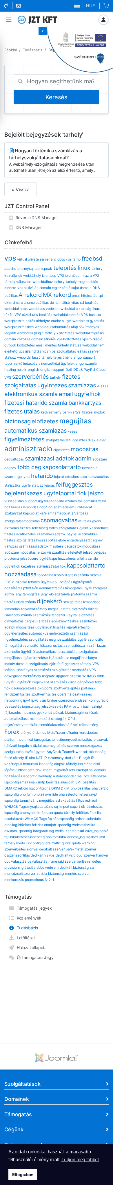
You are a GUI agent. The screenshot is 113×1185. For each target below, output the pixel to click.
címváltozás (13, 621)
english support (52, 369)
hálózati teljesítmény (81, 724)
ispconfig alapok (52, 764)
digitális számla (77, 575)
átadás (30, 867)
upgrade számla (68, 676)
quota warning (83, 843)
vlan (42, 700)
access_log (76, 837)
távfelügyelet (35, 751)
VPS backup (91, 314)
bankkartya (72, 412)
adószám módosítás (20, 552)
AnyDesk (54, 751)
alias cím (67, 782)
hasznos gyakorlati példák (43, 712)
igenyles (23, 476)
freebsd (92, 258)
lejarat (59, 476)
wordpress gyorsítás (88, 321)
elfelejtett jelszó (80, 552)
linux (84, 267)
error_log (92, 831)
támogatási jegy (35, 594)
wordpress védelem (44, 308)
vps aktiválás (27, 288)
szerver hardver (95, 855)
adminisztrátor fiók (51, 566)
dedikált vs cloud (69, 855)
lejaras (49, 485)
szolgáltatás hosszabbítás (36, 540)
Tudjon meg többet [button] (80, 1159)
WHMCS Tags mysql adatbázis (28, 806)
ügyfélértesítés (16, 633)
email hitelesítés (84, 295)
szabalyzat (13, 513)
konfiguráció (98, 700)
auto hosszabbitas (94, 476)
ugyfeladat (83, 507)
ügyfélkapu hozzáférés (57, 558)
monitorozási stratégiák (48, 718)
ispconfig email (16, 782)
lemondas (30, 507)
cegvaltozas (14, 459)
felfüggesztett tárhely (74, 664)
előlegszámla (59, 594)
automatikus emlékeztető (49, 633)
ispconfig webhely (37, 776)
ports (48, 688)
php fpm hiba (56, 837)
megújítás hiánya (83, 657)
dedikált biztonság (74, 867)
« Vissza (21, 189)
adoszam (99, 459)
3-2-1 (49, 879)
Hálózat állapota (30, 947)
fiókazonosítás (51, 645)
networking (13, 700)
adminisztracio (28, 449)
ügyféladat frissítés (50, 627)
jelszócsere (29, 558)
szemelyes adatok (51, 534)
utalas (32, 411)
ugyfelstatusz (32, 485)
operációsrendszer (73, 700)
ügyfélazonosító (90, 639)
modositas (84, 449)
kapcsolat (31, 513)
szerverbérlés (30, 376)
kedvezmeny (51, 412)
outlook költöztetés (19, 345)
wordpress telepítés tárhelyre (27, 321)
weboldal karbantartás (52, 327)
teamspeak (43, 268)
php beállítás (81, 788)
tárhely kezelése (79, 764)
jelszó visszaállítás (51, 552)
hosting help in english (21, 369)
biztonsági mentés (62, 873)
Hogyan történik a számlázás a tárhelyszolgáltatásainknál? (52, 160)
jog (50, 507)
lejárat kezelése (35, 657)
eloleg (101, 440)
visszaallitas (14, 501)
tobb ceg (29, 467)
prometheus (34, 879)
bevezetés (12, 706)
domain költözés (17, 339)
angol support (84, 357)
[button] (8, 20)
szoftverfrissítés (43, 694)
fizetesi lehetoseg (34, 528)
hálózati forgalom (18, 745)
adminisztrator (94, 501)
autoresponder (64, 776)
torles (53, 528)
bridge (52, 700)
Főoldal (10, 50)
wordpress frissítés (19, 327)
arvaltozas (80, 513)
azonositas (73, 501)
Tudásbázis (32, 50)
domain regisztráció (54, 288)
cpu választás (15, 861)
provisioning (13, 867)
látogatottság (43, 831)
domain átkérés (43, 339)
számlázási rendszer (49, 615)
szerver (73, 745)
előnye (26, 732)
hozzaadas (13, 507)
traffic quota (61, 843)
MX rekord (57, 294)
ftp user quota (52, 812)
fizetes (71, 376)
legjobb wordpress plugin (23, 333)
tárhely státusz (69, 345)
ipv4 (26, 700)
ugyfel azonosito (51, 501)
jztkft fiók (30, 588)
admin (83, 458)
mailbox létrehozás (91, 776)
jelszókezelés (52, 706)
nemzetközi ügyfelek (57, 363)
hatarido (42, 475)
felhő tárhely (14, 758)
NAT (39, 758)
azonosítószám (75, 645)
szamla (58, 402)
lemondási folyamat (19, 609)
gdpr (42, 507)
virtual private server (33, 259)
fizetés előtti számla (20, 602)
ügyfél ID (28, 651)
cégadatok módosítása (83, 546)
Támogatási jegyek (33, 908)
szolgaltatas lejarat (73, 528)
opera (61, 694)
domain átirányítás (64, 302)
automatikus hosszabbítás (56, 651)
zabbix (42, 873)
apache (10, 268)
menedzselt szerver (19, 873)
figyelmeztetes (24, 439)
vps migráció (92, 339)
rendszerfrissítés (17, 694)
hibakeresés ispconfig (27, 837)
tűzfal (37, 745)
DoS (68, 369)
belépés (66, 582)
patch (77, 706)
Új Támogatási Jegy (34, 957)
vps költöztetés (69, 339)
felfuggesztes (74, 484)
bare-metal (74, 849)
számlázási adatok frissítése (41, 546)
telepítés (65, 267)
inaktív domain (16, 664)
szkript (97, 706)
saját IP (88, 758)
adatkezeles (26, 534)
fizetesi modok (93, 412)
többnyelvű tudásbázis (22, 363)
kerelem (46, 513)
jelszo (96, 493)
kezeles (88, 468)
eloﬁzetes (45, 421)
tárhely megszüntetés (53, 609)
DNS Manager (27, 227)
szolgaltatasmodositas (22, 521)
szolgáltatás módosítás (70, 670)
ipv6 (34, 700)
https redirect (86, 800)
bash (86, 706)
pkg (40, 688)
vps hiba (49, 351)
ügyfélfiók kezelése (19, 566)
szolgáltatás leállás (72, 351)
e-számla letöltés (25, 582)
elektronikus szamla (31, 394)
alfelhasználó (87, 558)
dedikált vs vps (42, 855)
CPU (71, 718)
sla (92, 867)
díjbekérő (49, 601)
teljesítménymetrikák (20, 724)
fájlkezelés (12, 712)
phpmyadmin (30, 812)
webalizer (63, 831)
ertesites (72, 476)
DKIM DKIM (60, 788)
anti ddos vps (61, 259)
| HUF (88, 5)
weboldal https (16, 308)
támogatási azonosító (21, 645)
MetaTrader (56, 732)
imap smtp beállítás (44, 782)
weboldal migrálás (89, 333)
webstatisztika (83, 825)
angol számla (86, 363)
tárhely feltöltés (76, 812)
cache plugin (61, 321)
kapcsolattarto (61, 467)
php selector (68, 794)
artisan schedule (88, 819)
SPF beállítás (85, 782)
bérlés (61, 745)
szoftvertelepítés (66, 688)
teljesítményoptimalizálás (72, 739)
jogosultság (31, 706)
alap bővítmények (85, 327)
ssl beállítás (89, 302)
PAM (68, 706)
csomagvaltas (59, 520)
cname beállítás (36, 302)
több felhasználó (50, 575)
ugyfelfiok (87, 394)
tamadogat (61, 513)
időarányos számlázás (33, 670)
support (31, 501)
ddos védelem (48, 867)
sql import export (67, 806)
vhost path (26, 770)
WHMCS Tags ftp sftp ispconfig (49, 819)
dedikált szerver (51, 849)
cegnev (10, 468)
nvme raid (56, 861)
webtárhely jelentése (39, 275)
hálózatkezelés (80, 694)
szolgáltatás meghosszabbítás (53, 639)
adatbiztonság (94, 751)
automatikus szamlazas (35, 430)
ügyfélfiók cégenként (32, 682)
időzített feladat (30, 825)
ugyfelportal (59, 493)
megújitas (75, 421)
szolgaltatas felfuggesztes (66, 440)
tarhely (55, 377)
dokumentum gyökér (52, 770)
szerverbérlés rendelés (83, 861)
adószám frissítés (65, 621)
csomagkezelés (23, 688)
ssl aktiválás (65, 800)
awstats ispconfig (18, 831)
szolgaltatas (20, 385)
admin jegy (12, 594)
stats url (78, 831)
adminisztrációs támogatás (60, 588)
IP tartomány (54, 758)
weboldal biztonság (76, 308)
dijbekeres (61, 450)
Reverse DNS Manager (35, 217)
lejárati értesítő (78, 627)
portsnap (88, 688)
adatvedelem (64, 507)
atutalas (84, 521)
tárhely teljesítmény (56, 357)
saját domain (81, 288)
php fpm (26, 794)
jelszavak (100, 739)
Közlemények (27, 917)
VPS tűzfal (22, 314)
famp (76, 259)
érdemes (39, 732)
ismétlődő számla (18, 615)
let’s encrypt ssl (81, 770)
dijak (91, 440)
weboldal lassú (29, 357)
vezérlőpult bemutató (21, 764)
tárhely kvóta (14, 843)
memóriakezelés (52, 724)
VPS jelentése (68, 275)
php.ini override (46, 794)
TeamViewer (71, 751)
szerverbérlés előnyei (21, 849)
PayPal (89, 369)
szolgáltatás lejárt (43, 664)
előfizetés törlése (85, 609)
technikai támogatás (35, 739)
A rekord (30, 294)
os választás (37, 861)
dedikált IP (73, 758)
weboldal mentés (66, 314)
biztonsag (17, 421)
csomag (49, 745)
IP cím (30, 758)
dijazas (102, 386)
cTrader (72, 732)
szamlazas (82, 385)
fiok (82, 493)
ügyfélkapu (50, 582)
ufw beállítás (42, 314)
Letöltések (25, 937)
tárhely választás (17, 281)
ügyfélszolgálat (95, 588)
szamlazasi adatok (49, 458)
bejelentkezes (23, 493)
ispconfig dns (39, 788)
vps (10, 258)
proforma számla (84, 594)
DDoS (78, 369)
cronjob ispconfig (57, 825)
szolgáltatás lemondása (81, 602)
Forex (11, 731)
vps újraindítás (30, 351)
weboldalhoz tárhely (48, 281)
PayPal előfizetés (80, 615)
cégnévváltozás (37, 621)
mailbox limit (95, 837)
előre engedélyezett (74, 540)
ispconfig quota (38, 843)
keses (72, 431)
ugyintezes (52, 385)
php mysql (25, 268)
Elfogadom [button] (22, 1174)
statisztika (12, 485)
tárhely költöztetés (59, 333)
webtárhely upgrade (39, 676)
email (66, 394)
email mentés (46, 345)
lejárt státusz (59, 657)
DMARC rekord (16, 788)
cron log (10, 825)
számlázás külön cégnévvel (72, 682)
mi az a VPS (90, 275)
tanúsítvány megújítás (37, 800)
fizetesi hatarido (26, 402)
